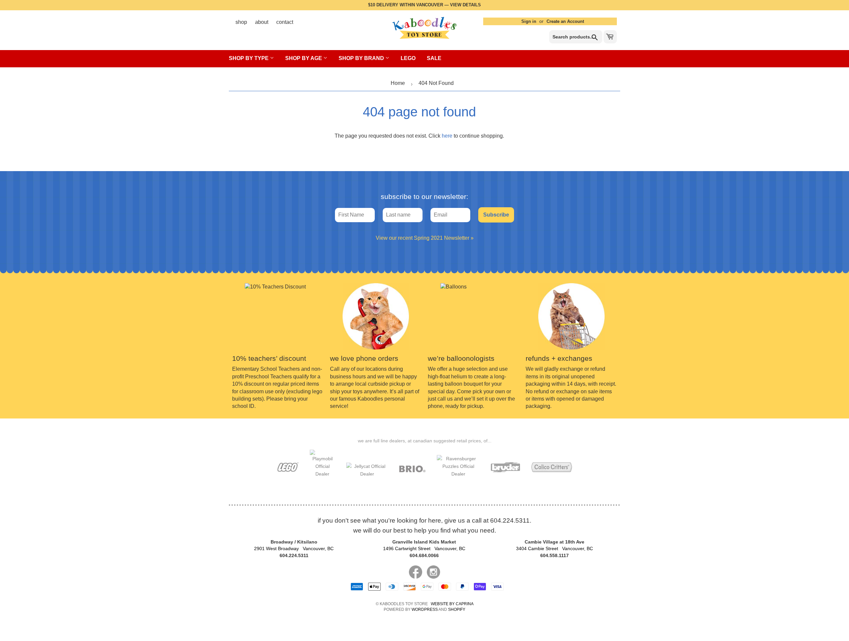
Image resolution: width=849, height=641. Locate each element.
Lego (408, 58)
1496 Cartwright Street (424, 548)
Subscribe (496, 215)
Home (398, 83)
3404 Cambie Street (554, 548)
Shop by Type (249, 58)
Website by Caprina (452, 604)
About (261, 22)
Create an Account (565, 21)
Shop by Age (304, 58)
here (447, 136)
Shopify (456, 609)
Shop (241, 22)
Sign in (528, 21)
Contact (284, 22)
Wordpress (425, 609)
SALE (434, 58)
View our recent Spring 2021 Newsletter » (425, 238)
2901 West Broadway (294, 548)
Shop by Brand (362, 58)
